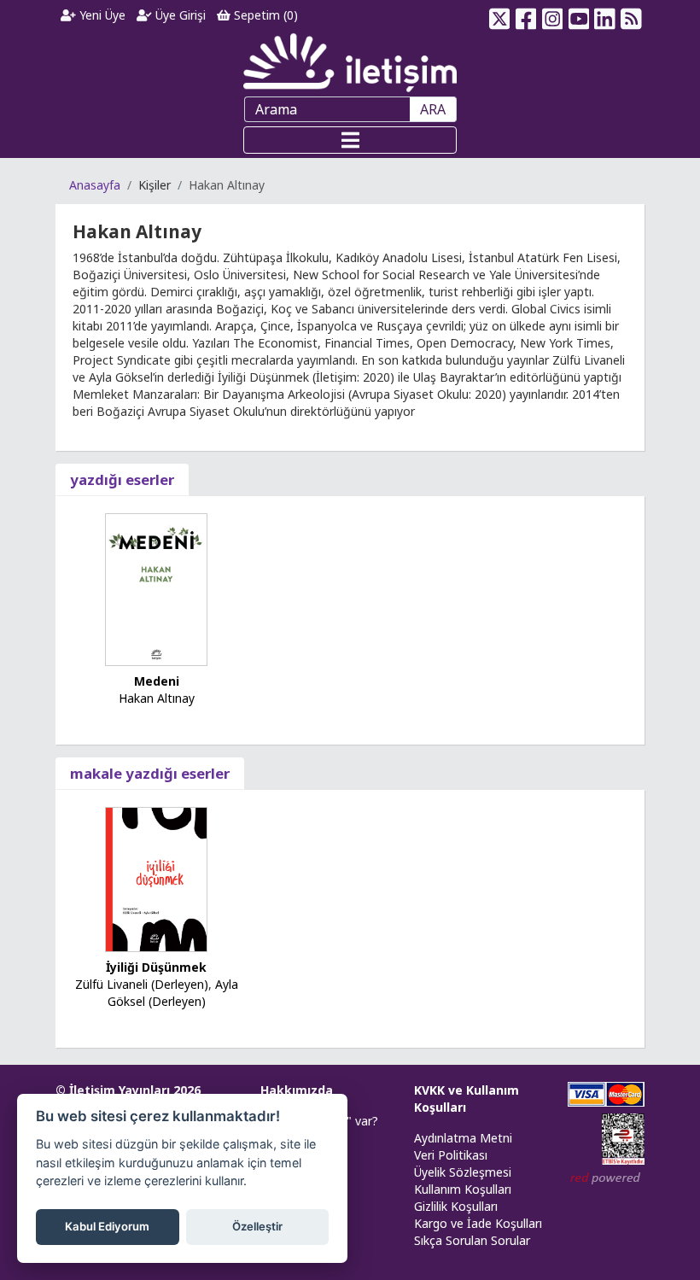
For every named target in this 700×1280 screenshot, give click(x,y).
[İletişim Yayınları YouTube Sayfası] (578, 15)
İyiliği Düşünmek (156, 967)
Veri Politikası (450, 1155)
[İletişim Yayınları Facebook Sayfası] (526, 15)
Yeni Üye (100, 15)
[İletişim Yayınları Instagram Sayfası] (553, 15)
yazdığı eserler (122, 479)
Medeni (156, 681)
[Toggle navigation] (350, 140)
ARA (433, 109)
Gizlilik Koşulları (456, 1206)
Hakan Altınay (157, 698)
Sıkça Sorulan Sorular (472, 1240)
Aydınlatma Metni (463, 1138)
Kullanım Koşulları (462, 1189)
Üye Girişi (179, 15)
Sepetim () (264, 15)
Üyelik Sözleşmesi (462, 1172)
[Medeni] (156, 588)
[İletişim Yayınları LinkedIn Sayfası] (605, 15)
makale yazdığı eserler (150, 773)
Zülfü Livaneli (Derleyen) (141, 984)
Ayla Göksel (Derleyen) (173, 992)
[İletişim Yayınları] (350, 62)
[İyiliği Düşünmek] (156, 878)
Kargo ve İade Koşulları (478, 1223)
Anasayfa (94, 185)
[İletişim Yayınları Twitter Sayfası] (500, 15)
